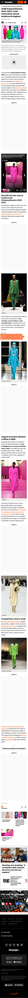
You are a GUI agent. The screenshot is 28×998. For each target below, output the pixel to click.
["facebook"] (17, 903)
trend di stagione (21, 88)
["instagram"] (6, 903)
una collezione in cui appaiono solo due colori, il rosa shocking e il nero (13, 512)
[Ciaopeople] (14, 994)
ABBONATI (20, 2)
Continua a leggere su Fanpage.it (14, 748)
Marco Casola (12, 22)
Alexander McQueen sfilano (11, 622)
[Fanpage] (14, 950)
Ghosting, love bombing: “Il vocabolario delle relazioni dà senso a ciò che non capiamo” (13, 868)
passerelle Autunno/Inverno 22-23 (11, 214)
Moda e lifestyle (5, 803)
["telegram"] (20, 903)
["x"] (13, 903)
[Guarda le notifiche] (25, 2)
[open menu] (2, 2)
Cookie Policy (4, 921)
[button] (25, 22)
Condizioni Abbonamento (16, 921)
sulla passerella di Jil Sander (9, 626)
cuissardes (10, 739)
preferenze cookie (12, 923)
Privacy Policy (19, 918)
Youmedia (3, 918)
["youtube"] (10, 903)
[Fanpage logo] (9, 2)
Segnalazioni (11, 918)
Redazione (3, 923)
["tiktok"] (3, 903)
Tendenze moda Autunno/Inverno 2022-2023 (12, 6)
